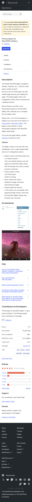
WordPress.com (8, 458)
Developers (5, 449)
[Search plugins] (20, 14)
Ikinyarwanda (10, 475)
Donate (20, 449)
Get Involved (21, 443)
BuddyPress (6, 467)
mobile (28, 350)
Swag (19, 452)
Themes (19, 431)
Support (6, 73)
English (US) (26, 346)
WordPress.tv (7, 452)
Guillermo (7, 44)
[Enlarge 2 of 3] (28, 208)
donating (5, 138)
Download (6, 48)
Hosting (4, 434)
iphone (22, 350)
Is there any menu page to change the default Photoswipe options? (13, 290)
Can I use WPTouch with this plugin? (8, 278)
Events (19, 446)
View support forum (8, 401)
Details (6, 55)
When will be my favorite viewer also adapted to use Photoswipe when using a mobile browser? (12, 298)
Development (8, 69)
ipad (18, 350)
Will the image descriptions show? (13, 285)
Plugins (19, 434)
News (4, 431)
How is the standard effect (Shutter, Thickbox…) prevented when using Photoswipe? (12, 271)
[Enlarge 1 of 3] (13, 208)
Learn (3, 443)
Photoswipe (6, 123)
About (4, 428)
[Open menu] (29, 2)
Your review (5, 388)
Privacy (4, 437)
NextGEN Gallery (17, 123)
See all (28, 388)
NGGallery (19, 353)
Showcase (20, 428)
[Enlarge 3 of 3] (28, 232)
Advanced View (7, 358)
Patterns (19, 437)
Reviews (6, 60)
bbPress (5, 464)
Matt (4, 461)
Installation (7, 64)
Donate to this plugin (8, 417)
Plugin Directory (6, 8)
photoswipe (26, 353)
